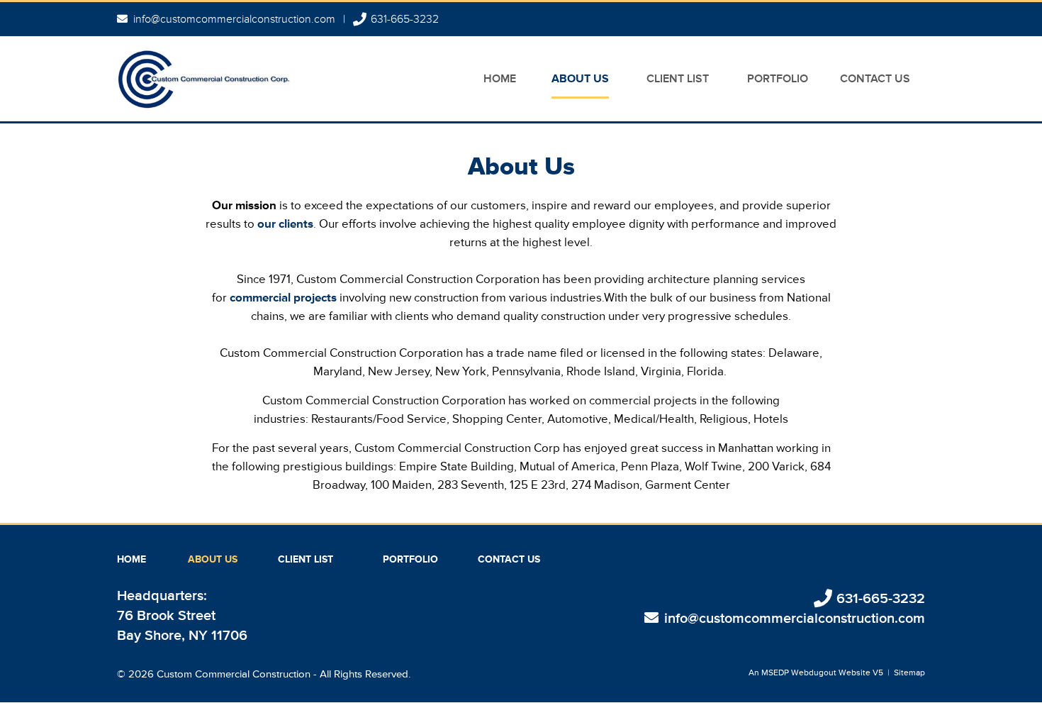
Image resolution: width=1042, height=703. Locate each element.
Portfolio (777, 79)
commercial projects (283, 297)
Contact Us (875, 79)
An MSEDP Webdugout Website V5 (816, 673)
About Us (580, 79)
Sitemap (909, 673)
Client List (677, 79)
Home (499, 79)
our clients (285, 223)
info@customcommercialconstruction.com (234, 19)
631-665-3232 (405, 19)
